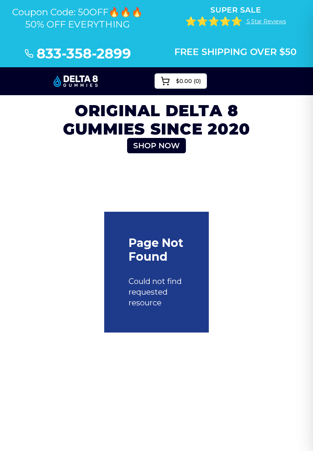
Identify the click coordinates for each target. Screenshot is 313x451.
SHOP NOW (156, 145)
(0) (188, 81)
